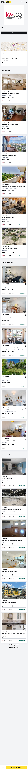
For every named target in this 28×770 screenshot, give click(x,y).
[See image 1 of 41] (12, 312)
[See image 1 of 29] (12, 281)
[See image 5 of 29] (15, 281)
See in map (4, 62)
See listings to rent (14, 647)
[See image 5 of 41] (15, 312)
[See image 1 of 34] (12, 343)
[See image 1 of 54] (12, 566)
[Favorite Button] (25, 91)
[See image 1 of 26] (12, 436)
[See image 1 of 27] (12, 535)
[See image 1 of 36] (12, 597)
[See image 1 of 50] (12, 374)
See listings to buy (14, 645)
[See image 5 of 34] (15, 343)
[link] (21, 101)
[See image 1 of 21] (12, 628)
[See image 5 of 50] (15, 374)
